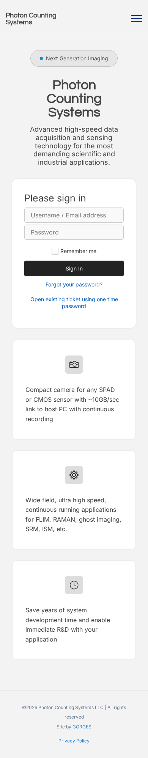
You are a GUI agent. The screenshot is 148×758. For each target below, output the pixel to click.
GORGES (81, 727)
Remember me (78, 251)
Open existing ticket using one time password (74, 302)
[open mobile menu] (136, 18)
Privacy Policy (74, 741)
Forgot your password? (74, 284)
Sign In (74, 268)
